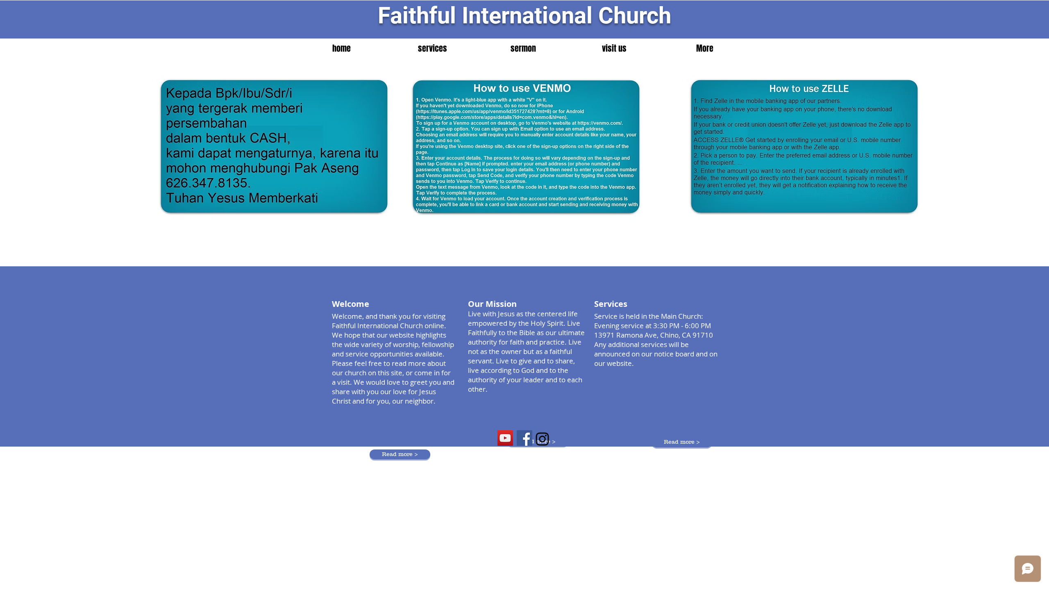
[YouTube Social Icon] (505, 438)
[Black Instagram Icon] (542, 439)
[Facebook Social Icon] (524, 438)
